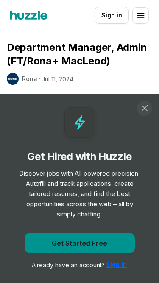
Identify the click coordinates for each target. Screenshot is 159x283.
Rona (29, 78)
